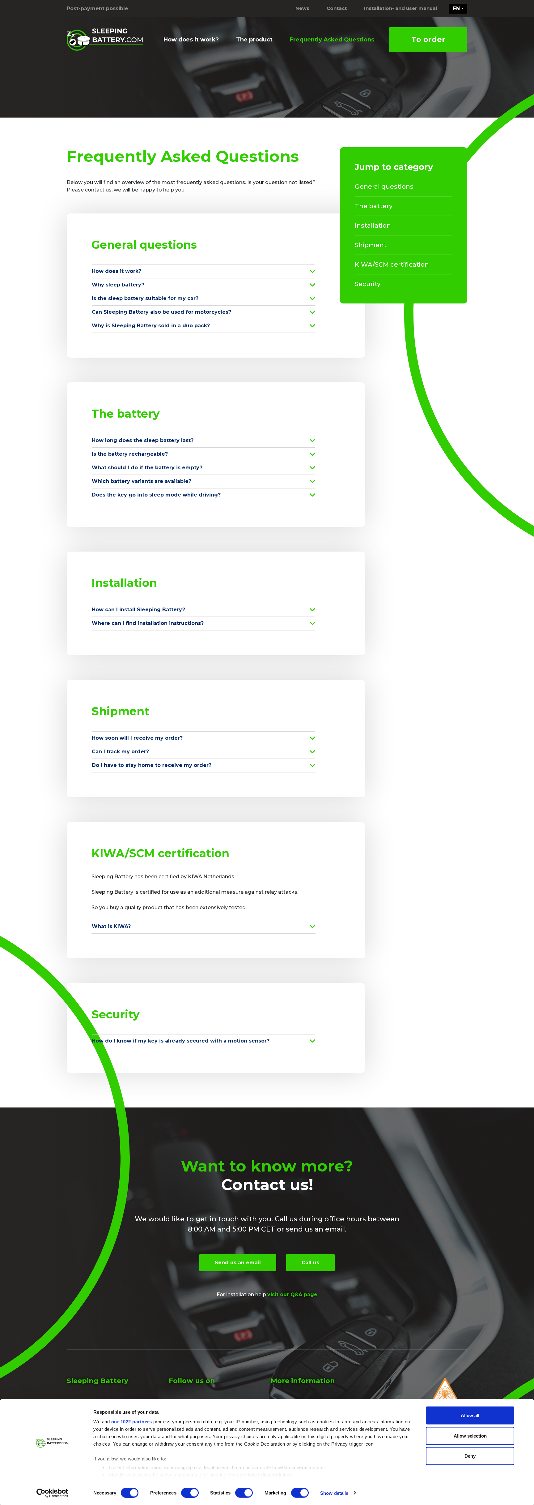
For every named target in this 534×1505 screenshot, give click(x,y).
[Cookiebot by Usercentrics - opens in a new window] (52, 1493)
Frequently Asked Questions (332, 39)
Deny (470, 1456)
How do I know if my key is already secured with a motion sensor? (180, 1041)
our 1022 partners (131, 1421)
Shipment (371, 245)
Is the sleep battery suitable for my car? (145, 298)
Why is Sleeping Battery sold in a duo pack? (151, 326)
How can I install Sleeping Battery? (138, 610)
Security (367, 284)
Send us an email (238, 1263)
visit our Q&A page (292, 1294)
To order (428, 39)
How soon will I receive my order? (137, 738)
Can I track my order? (120, 752)
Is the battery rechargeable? (130, 454)
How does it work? (191, 39)
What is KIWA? (111, 926)
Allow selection (470, 1435)
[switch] (190, 1493)
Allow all (470, 1415)
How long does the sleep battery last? (142, 440)
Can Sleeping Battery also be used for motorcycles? (161, 312)
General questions (384, 186)
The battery (373, 206)
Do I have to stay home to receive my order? (151, 765)
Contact (337, 8)
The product (254, 39)
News (302, 8)
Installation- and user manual (400, 8)
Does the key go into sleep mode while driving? (156, 495)
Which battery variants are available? (141, 481)
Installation (373, 225)
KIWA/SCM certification (392, 264)
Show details (334, 1492)
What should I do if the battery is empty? (147, 468)
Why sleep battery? (118, 285)
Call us (310, 1263)
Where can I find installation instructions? (148, 623)
